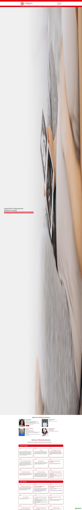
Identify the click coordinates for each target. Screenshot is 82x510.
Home (21, 6)
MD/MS (26, 6)
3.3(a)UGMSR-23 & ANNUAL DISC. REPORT (47, 6)
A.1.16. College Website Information (57, 6)
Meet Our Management (39, 6)
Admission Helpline (59, 3)
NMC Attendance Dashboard (33, 6)
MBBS (28, 6)
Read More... (27, 425)
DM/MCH (24, 6)
